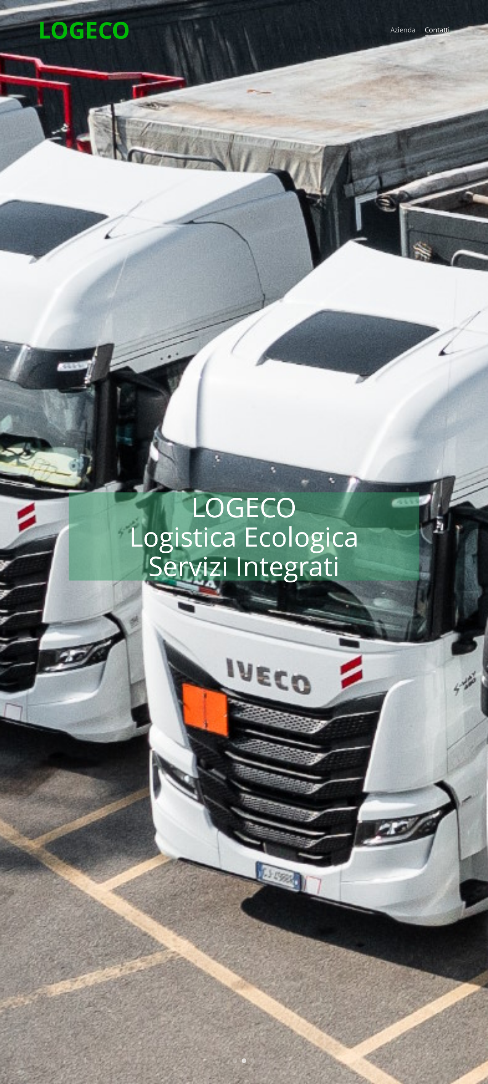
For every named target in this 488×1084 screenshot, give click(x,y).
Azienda (403, 29)
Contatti (437, 29)
